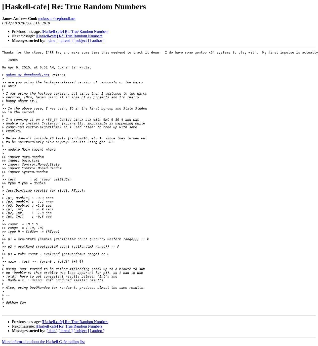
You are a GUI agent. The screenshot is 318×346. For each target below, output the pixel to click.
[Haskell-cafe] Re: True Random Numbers (75, 31)
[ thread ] (65, 40)
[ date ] (51, 40)
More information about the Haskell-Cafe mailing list (43, 342)
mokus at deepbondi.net (57, 18)
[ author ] (97, 40)
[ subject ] (81, 40)
